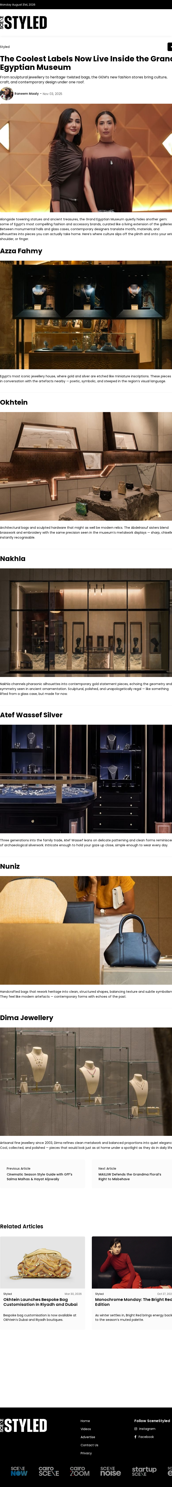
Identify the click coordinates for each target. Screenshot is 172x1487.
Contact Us (89, 1445)
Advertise (88, 1437)
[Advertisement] (81, 1205)
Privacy (86, 1453)
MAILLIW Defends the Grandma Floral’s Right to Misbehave (130, 1176)
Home (85, 1421)
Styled (5, 47)
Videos (86, 1429)
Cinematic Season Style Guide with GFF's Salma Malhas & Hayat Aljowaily (39, 1176)
